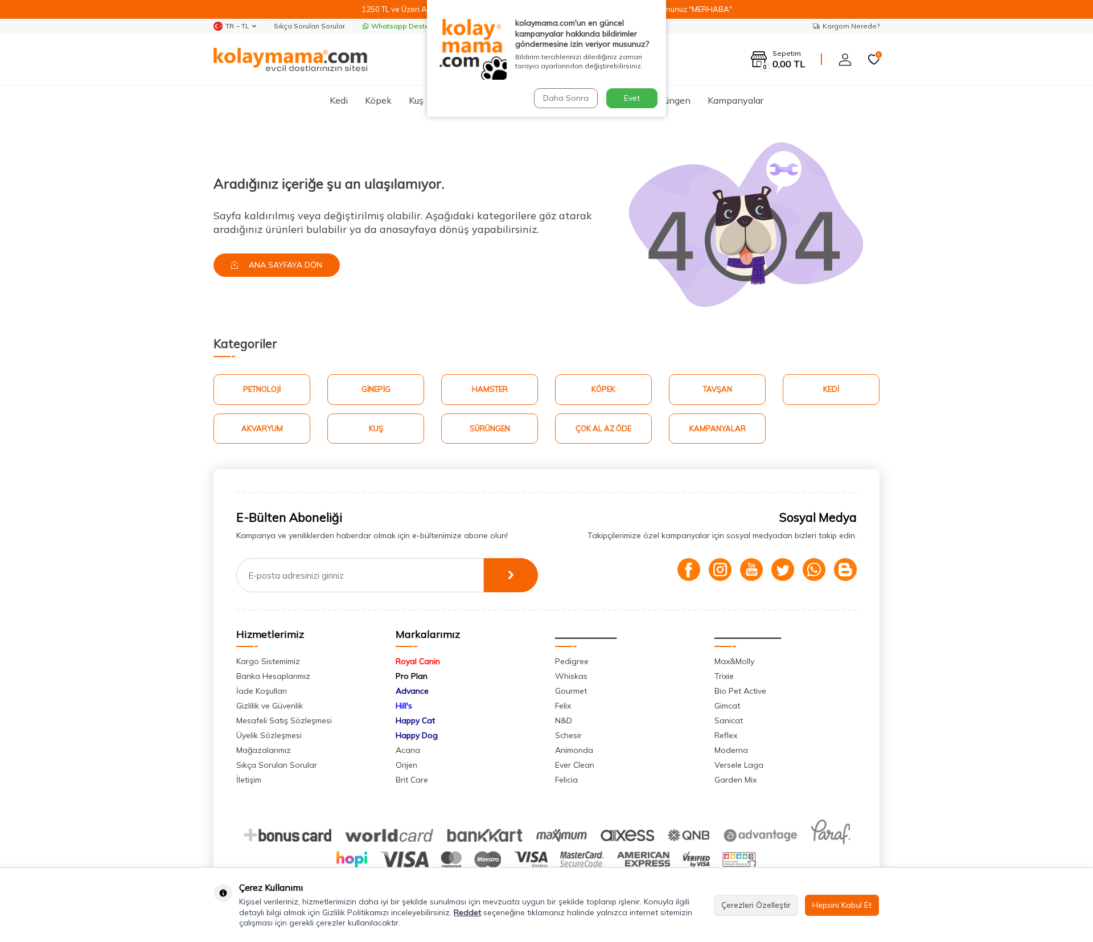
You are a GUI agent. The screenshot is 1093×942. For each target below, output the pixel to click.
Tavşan (717, 389)
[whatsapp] (814, 569)
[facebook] (688, 569)
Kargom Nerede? (851, 26)
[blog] (845, 569)
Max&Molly (734, 661)
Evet (632, 98)
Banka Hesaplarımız (273, 676)
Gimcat (727, 706)
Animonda (574, 750)
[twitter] (782, 569)
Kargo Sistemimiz (268, 661)
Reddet (467, 912)
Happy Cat (415, 720)
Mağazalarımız (263, 750)
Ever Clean (574, 765)
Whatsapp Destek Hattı (410, 26)
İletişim (248, 780)
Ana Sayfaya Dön (284, 265)
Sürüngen (671, 100)
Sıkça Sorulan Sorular (309, 26)
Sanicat (728, 720)
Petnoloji (262, 389)
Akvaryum (262, 428)
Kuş (416, 100)
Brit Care (412, 780)
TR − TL (237, 26)
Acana (408, 750)
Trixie (724, 676)
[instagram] (720, 569)
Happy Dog (417, 735)
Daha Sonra (566, 98)
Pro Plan (412, 676)
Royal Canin (418, 661)
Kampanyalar (735, 100)
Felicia (566, 780)
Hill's (404, 706)
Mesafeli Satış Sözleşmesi (284, 720)
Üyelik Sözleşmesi (269, 735)
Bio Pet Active (740, 691)
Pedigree (572, 661)
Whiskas (571, 676)
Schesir (568, 735)
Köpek (378, 100)
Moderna (731, 750)
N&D (563, 720)
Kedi (339, 100)
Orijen (406, 765)
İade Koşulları (261, 691)
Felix (563, 706)
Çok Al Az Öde (603, 428)
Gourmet (571, 691)
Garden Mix (735, 780)
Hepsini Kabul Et (842, 905)
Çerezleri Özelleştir (756, 905)
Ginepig (376, 389)
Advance (412, 691)
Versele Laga (738, 765)
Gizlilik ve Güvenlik (269, 706)
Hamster (490, 389)
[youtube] (751, 569)
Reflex (725, 735)
